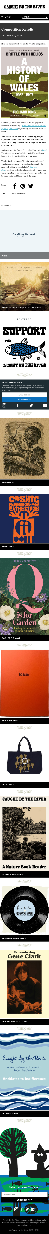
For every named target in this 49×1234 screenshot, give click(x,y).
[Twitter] (30, 186)
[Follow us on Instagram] (4, 405)
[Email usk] (45, 405)
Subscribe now (24, 400)
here (44, 150)
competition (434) (18, 193)
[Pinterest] (22, 186)
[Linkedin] (38, 186)
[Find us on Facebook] (18, 405)
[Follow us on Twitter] (31, 405)
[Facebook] (15, 186)
